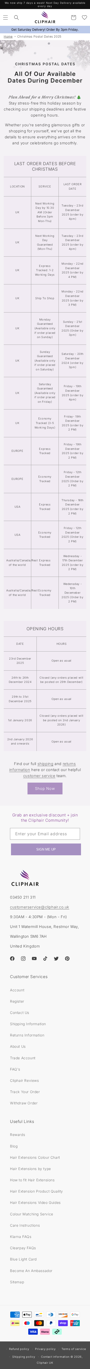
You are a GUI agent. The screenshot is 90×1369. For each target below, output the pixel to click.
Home (8, 36)
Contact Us (19, 1012)
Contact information (55, 1356)
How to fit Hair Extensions (32, 1180)
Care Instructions (25, 1225)
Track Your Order (25, 1092)
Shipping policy (23, 1356)
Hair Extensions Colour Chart (35, 1157)
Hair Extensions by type (30, 1169)
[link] (45, 65)
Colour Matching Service (31, 1214)
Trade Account (23, 1058)
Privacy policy (45, 1349)
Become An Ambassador (31, 1271)
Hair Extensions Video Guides (35, 1202)
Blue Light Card (23, 1259)
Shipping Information (28, 1024)
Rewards (17, 1134)
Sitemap (17, 1282)
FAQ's (15, 1069)
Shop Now (45, 788)
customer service (39, 775)
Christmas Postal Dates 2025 (39, 36)
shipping (46, 763)
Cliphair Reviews (24, 1080)
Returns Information (27, 1035)
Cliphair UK (45, 1362)
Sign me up (46, 849)
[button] (5, 17)
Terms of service (74, 1349)
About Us (18, 1046)
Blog (14, 1146)
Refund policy (19, 1349)
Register (17, 1001)
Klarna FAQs (21, 1236)
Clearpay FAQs (23, 1248)
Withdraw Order (24, 1103)
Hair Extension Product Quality (36, 1191)
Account (17, 990)
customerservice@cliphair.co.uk (39, 907)
